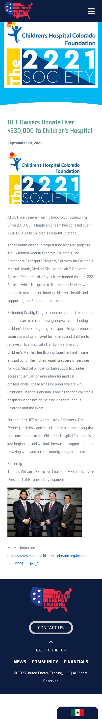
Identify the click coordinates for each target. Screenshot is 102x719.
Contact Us (51, 628)
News (20, 661)
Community (45, 661)
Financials (76, 661)
